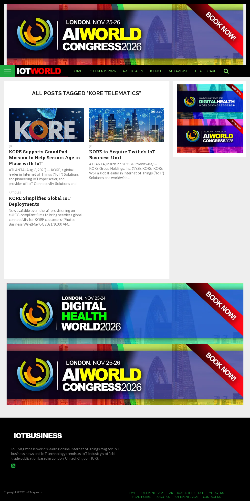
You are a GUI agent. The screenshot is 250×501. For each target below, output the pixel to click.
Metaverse (178, 71)
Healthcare (205, 71)
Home (77, 71)
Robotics (163, 497)
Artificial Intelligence (142, 71)
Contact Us (212, 497)
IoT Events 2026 (102, 71)
